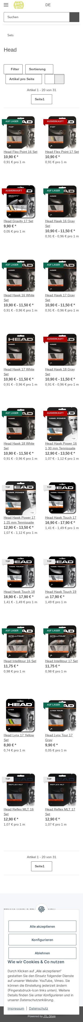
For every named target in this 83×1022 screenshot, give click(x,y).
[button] (61, 5)
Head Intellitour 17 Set (61, 661)
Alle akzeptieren (42, 926)
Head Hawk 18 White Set (19, 446)
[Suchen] (74, 17)
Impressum (16, 1008)
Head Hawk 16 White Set (19, 297)
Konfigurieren (42, 940)
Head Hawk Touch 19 (60, 592)
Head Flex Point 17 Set (62, 152)
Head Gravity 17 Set (18, 221)
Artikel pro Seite (21, 79)
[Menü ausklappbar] (6, 3)
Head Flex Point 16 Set (20, 152)
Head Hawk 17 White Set (19, 371)
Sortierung (37, 69)
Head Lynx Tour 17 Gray (59, 737)
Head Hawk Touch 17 (60, 517)
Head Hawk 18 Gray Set (60, 371)
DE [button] (48, 5)
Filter (14, 69)
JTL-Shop (49, 1016)
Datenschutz (38, 1008)
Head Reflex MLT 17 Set (60, 811)
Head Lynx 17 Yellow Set (19, 737)
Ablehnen (42, 953)
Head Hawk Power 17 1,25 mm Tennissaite (19, 520)
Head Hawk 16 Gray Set (60, 223)
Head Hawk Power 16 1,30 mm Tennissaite (61, 446)
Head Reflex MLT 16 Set (19, 811)
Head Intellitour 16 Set (20, 661)
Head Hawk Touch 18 (19, 592)
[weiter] (75, 99)
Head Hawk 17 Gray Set (60, 297)
